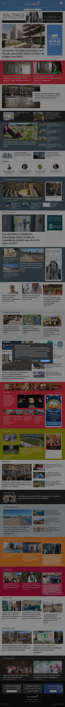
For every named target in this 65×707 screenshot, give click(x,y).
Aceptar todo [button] (45, 360)
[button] (18, 360)
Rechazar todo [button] (35, 360)
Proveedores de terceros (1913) (41, 351)
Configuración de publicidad (24, 356)
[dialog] (32, 353)
